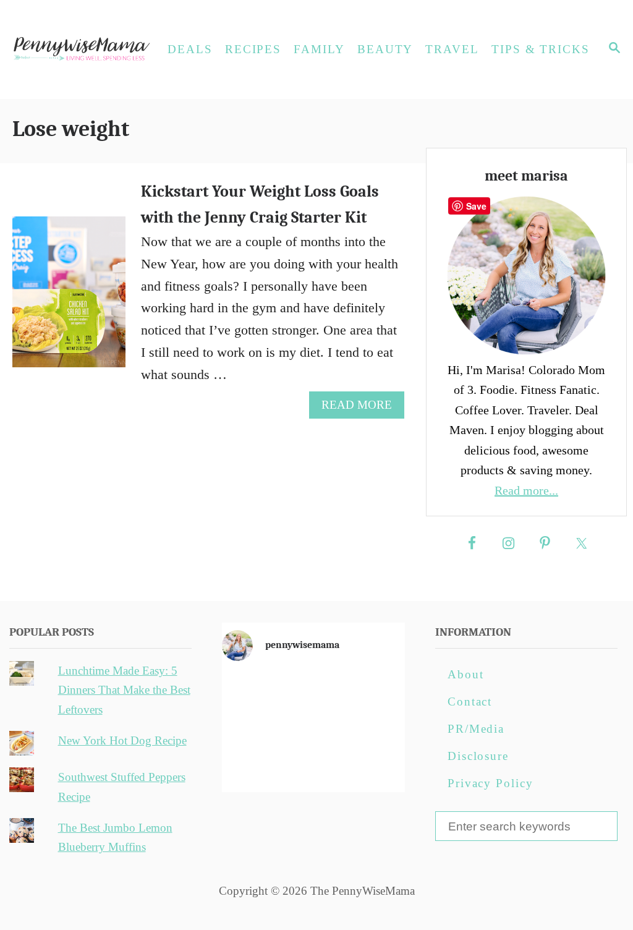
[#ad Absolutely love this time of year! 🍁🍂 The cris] (313, 764)
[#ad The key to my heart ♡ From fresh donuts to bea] (313, 692)
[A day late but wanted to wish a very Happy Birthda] (251, 764)
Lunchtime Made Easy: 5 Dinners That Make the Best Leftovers (124, 690)
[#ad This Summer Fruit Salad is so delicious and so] (375, 692)
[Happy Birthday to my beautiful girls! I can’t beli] (375, 728)
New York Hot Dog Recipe (122, 740)
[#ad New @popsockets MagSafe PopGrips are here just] (313, 728)
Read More (361, 408)
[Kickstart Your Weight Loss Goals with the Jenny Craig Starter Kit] (68, 298)
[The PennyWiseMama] (80, 49)
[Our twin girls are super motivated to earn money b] (375, 764)
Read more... (526, 490)
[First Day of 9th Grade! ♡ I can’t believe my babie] (251, 692)
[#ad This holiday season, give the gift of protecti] (251, 728)
